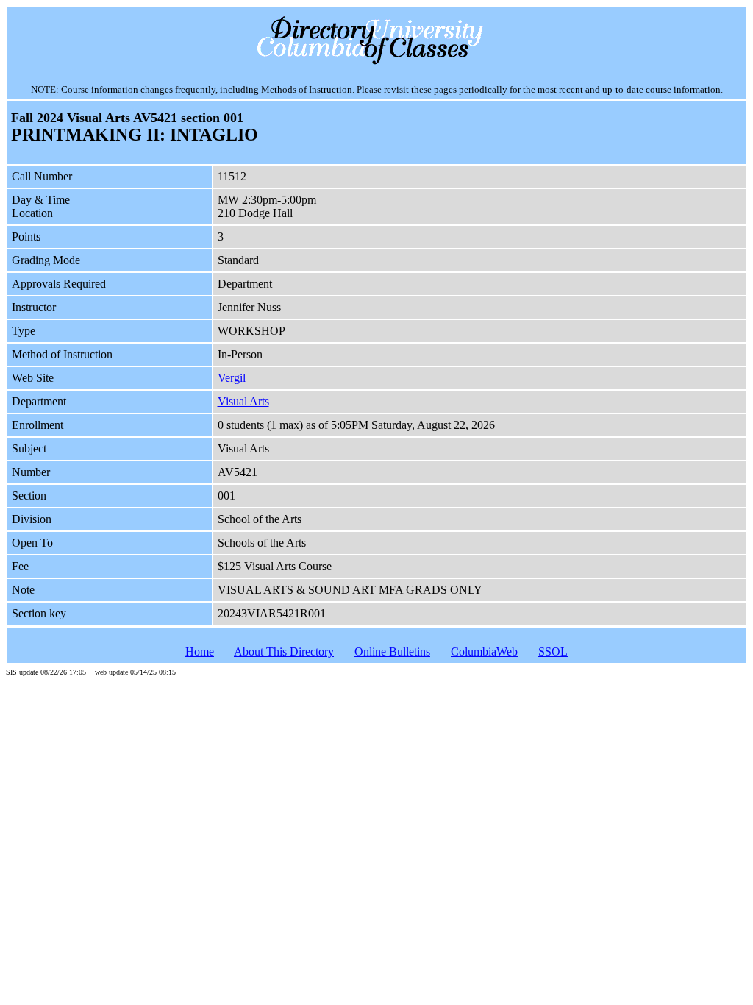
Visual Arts (243, 401)
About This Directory (284, 651)
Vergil (232, 378)
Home (199, 651)
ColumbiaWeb (484, 651)
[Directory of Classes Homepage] (376, 63)
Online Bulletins (392, 651)
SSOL (553, 651)
